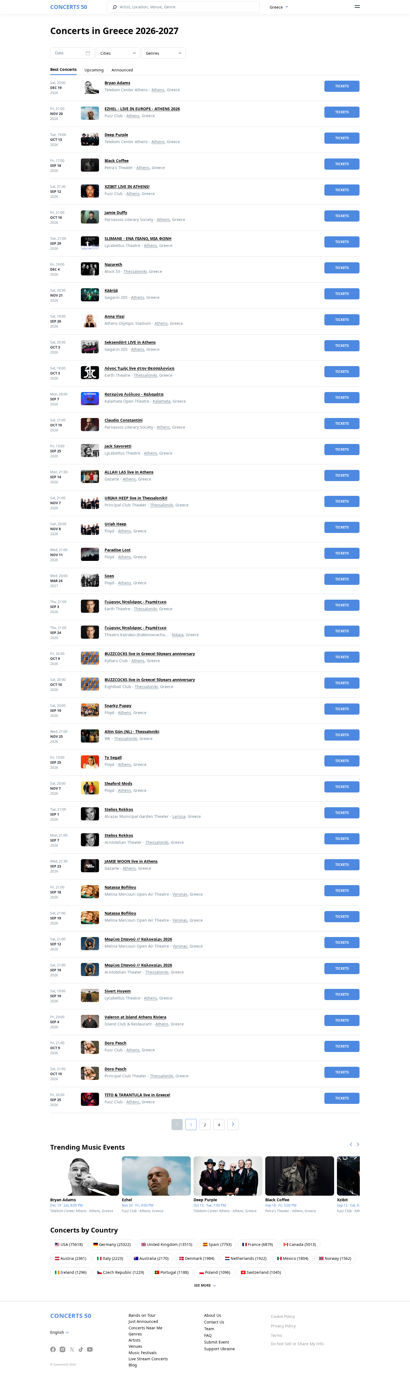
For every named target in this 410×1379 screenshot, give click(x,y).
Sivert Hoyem (118, 991)
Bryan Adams (117, 82)
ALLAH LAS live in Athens (129, 472)
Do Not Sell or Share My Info (297, 1343)
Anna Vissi (114, 316)
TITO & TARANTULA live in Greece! (137, 1094)
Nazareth (113, 264)
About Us (212, 1315)
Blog (133, 1365)
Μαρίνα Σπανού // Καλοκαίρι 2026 (138, 939)
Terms (276, 1335)
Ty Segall (113, 757)
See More (202, 1285)
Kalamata (161, 401)
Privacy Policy (283, 1325)
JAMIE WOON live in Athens (131, 861)
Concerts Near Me (145, 1327)
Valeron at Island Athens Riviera (135, 1017)
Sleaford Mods (118, 783)
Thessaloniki (135, 271)
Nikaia (178, 634)
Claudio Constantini (124, 420)
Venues (135, 1346)
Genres (135, 1334)
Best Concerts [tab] (63, 69)
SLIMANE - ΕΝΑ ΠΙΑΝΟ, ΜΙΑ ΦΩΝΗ (138, 238)
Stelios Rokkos (119, 809)
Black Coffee (117, 160)
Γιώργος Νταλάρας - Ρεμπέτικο (136, 601)
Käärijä (111, 290)
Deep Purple (116, 134)
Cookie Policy (283, 1316)
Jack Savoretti (118, 446)
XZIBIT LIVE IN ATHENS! (127, 186)
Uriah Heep (115, 524)
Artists (135, 1340)
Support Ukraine (219, 1348)
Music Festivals (143, 1352)
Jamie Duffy (116, 212)
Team (209, 1328)
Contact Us (214, 1322)
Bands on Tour (142, 1315)
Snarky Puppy (118, 705)
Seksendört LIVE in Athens (130, 342)
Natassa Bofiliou (120, 887)
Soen (109, 575)
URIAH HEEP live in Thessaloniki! (136, 498)
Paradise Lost (118, 549)
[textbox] (163, 53)
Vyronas (180, 894)
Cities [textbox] (105, 53)
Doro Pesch (115, 1043)
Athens (158, 89)
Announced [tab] (122, 70)
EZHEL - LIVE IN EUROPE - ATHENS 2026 (142, 108)
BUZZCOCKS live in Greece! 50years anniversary (150, 653)
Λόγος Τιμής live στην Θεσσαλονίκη (139, 368)
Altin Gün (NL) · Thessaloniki (132, 731)
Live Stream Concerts (148, 1358)
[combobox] (279, 7)
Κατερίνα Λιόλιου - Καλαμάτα (134, 394)
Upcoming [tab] (94, 70)
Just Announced (143, 1321)
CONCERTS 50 (68, 7)
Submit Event (216, 1342)
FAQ (208, 1335)
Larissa (178, 816)
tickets (342, 86)
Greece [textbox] (276, 7)
